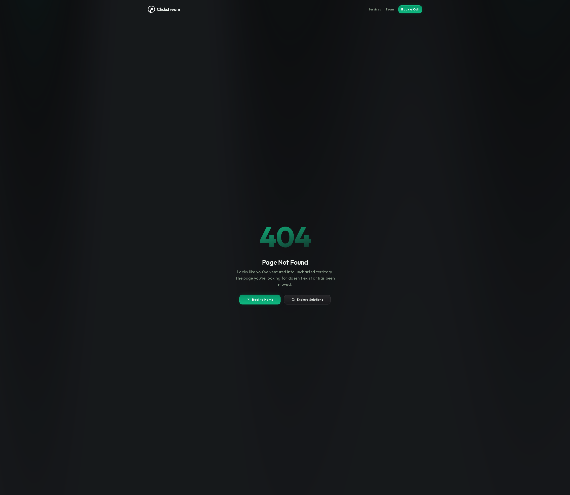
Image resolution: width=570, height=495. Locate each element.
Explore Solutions (310, 300)
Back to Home (262, 300)
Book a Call (410, 9)
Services (374, 9)
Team (389, 9)
